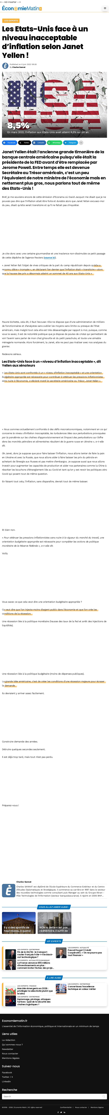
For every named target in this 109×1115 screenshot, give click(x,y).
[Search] (104, 1096)
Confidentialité (66, 1107)
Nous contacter (10, 1053)
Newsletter (7, 1049)
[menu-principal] (105, 8)
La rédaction (8, 1040)
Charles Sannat (23, 882)
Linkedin (6, 1081)
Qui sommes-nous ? (12, 1044)
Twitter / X (7, 1077)
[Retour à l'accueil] (49, 8)
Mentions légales (10, 1058)
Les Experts (11, 20)
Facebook (7, 1072)
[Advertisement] (54, 229)
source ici (49, 257)
